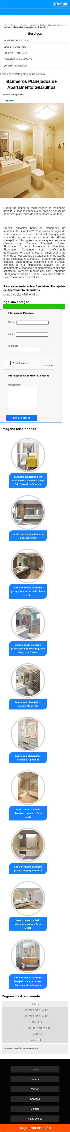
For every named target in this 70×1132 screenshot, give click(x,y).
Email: (12, 333)
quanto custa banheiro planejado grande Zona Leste (27, 924)
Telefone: (13, 345)
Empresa (35, 1079)
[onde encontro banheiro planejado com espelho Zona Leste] (28, 565)
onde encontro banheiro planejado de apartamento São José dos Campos (28, 981)
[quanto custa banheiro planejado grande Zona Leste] (28, 897)
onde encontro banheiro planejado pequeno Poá (28, 868)
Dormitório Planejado (18, 59)
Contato (35, 1108)
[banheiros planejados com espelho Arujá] (28, 511)
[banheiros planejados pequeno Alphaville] (28, 733)
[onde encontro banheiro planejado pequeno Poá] (28, 844)
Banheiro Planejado (16, 40)
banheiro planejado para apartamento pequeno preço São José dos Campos (28, 480)
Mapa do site (35, 1118)
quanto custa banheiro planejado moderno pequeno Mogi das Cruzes (28, 648)
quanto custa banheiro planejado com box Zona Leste (28, 813)
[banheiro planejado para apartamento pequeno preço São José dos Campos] (28, 454)
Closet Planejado (15, 47)
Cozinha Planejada (15, 53)
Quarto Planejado (15, 65)
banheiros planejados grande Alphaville (28, 704)
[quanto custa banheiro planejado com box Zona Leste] (28, 786)
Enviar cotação (21, 417)
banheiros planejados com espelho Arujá (28, 536)
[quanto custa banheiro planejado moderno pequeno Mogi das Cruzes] (28, 622)
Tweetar (9, 100)
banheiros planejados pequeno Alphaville (28, 757)
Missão (35, 1088)
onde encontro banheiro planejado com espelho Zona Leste (28, 591)
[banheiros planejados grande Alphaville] (28, 679)
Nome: (12, 322)
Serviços (35, 33)
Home (35, 1069)
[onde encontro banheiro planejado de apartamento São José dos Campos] (28, 955)
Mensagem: (14, 384)
